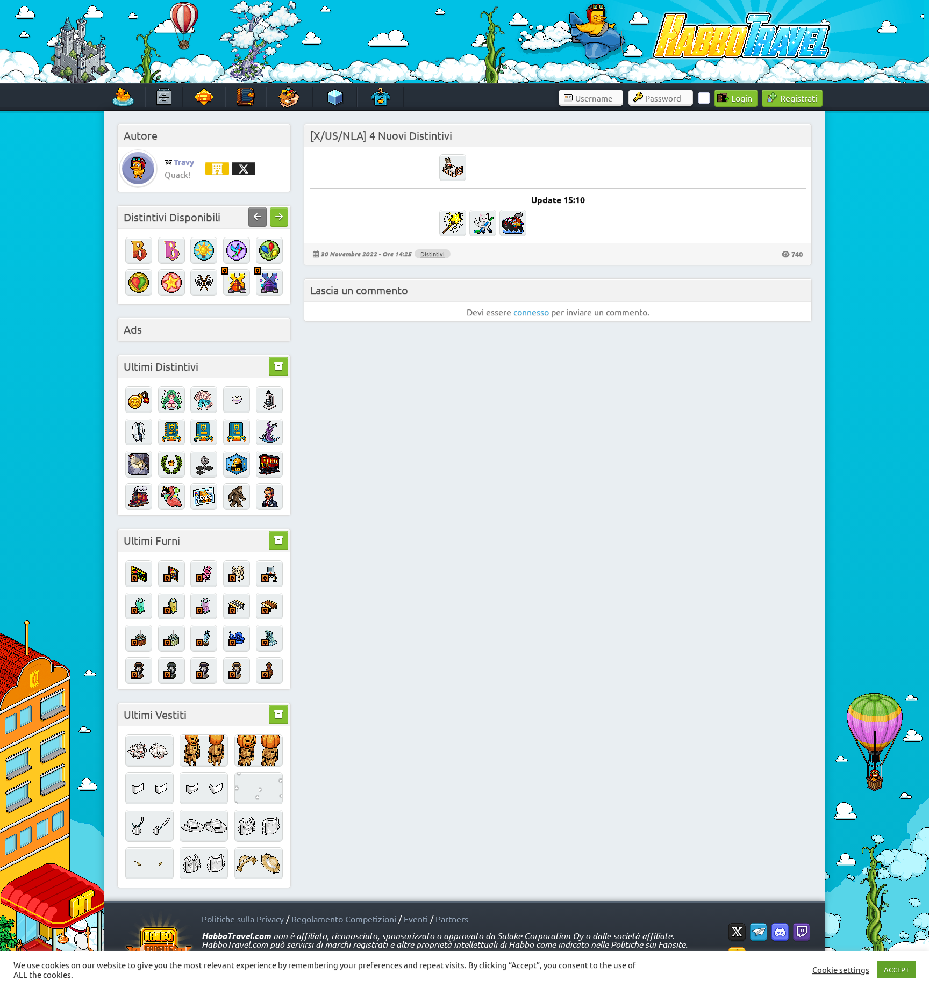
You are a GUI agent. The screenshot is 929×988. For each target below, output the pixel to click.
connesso (531, 311)
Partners (451, 918)
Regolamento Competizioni (343, 918)
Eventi (416, 918)
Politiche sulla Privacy (243, 918)
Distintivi (432, 253)
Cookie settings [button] (840, 970)
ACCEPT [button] (896, 969)
